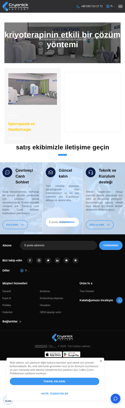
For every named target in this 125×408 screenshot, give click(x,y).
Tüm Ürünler (87, 291)
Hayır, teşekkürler (54, 393)
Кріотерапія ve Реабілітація (21, 127)
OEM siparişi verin (50, 312)
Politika (6, 305)
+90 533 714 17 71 (92, 6)
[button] (101, 361)
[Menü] (120, 6)
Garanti (6, 291)
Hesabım (45, 305)
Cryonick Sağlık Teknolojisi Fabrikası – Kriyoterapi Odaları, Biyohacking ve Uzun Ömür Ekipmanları (62, 38)
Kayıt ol (6, 298)
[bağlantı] (30, 260)
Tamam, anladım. (54, 381)
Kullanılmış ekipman (51, 298)
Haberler (13, 115)
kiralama (45, 291)
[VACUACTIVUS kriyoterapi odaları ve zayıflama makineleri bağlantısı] (15, 6)
